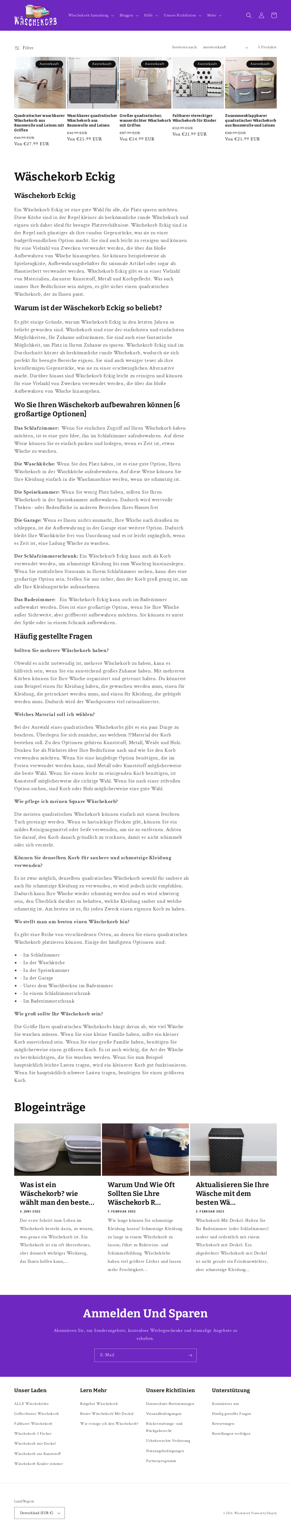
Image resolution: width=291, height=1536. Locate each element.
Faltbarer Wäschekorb (33, 1423)
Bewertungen (223, 1423)
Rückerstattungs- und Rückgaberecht (164, 1427)
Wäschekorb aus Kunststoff (37, 1453)
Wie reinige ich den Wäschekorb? (109, 1423)
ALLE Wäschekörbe (31, 1403)
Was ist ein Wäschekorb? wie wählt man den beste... (57, 1193)
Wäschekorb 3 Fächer (32, 1433)
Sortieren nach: (185, 47)
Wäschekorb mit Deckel (35, 1443)
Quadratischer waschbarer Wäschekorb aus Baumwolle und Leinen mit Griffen (39, 122)
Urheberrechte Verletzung (168, 1440)
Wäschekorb (242, 1513)
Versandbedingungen (164, 1413)
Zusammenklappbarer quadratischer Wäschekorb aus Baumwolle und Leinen (250, 120)
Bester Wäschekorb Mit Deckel (107, 1413)
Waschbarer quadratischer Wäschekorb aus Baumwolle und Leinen (92, 120)
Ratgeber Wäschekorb (99, 1403)
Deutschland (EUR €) (36, 1513)
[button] (90, 15)
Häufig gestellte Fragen (231, 1413)
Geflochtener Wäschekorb (36, 1413)
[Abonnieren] (190, 1355)
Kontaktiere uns (225, 1403)
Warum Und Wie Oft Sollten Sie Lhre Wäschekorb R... (141, 1193)
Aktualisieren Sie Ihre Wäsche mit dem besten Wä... (232, 1193)
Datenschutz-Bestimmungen (170, 1403)
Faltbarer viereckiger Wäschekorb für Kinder (194, 118)
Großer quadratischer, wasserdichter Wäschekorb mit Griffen (145, 120)
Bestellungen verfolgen (231, 1433)
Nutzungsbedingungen (165, 1451)
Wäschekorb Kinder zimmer (38, 1463)
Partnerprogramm (161, 1460)
